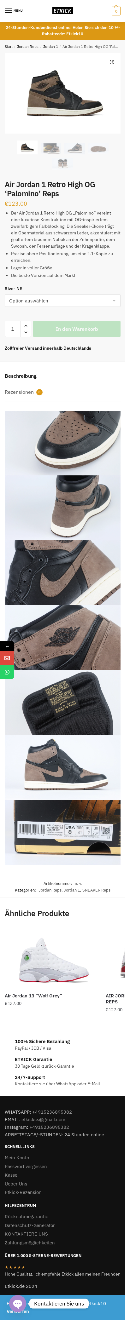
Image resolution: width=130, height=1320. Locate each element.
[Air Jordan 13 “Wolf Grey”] (50, 957)
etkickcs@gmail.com (43, 1119)
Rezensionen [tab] (22, 392)
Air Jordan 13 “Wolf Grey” (33, 996)
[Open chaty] (17, 1303)
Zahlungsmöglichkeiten (30, 1243)
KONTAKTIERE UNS (26, 1234)
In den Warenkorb (77, 329)
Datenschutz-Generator (30, 1225)
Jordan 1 (50, 46)
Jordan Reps (27, 46)
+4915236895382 (52, 1112)
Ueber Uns (16, 1184)
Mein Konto (17, 1158)
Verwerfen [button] (18, 1311)
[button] (111, 62)
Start (9, 46)
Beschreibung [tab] (21, 376)
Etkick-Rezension (23, 1192)
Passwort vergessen (26, 1166)
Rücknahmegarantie (26, 1217)
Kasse (11, 1175)
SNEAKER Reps (96, 890)
